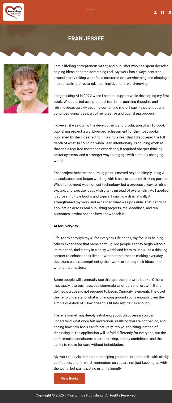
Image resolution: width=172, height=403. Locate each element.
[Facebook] (162, 12)
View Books (69, 378)
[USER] (155, 12)
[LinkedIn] (169, 12)
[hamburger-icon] (90, 12)
